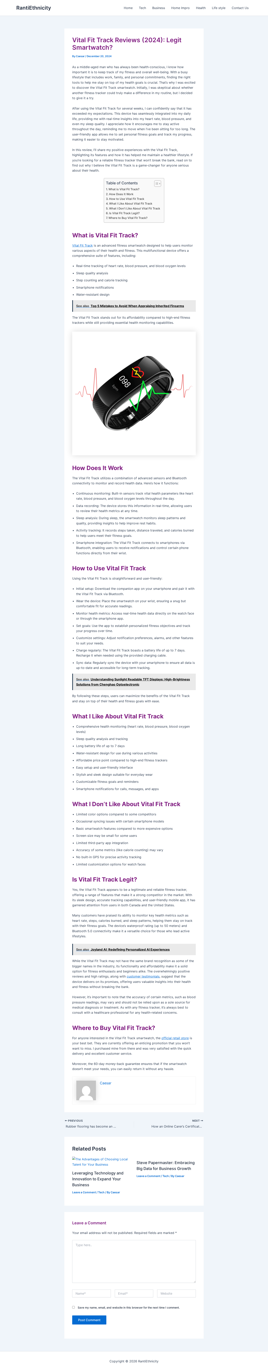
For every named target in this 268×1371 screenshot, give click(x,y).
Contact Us (240, 8)
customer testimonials (143, 976)
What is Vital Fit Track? (123, 189)
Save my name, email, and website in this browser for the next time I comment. (129, 1307)
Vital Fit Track (82, 245)
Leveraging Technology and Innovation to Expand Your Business (98, 1179)
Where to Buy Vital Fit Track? (128, 218)
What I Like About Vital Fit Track (130, 203)
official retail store (175, 1038)
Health (201, 8)
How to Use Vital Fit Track (126, 198)
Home (128, 8)
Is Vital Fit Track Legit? (124, 213)
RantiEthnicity (33, 8)
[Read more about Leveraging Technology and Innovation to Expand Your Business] (102, 1161)
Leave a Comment (84, 1192)
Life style (218, 8)
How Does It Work (121, 194)
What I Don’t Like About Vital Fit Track (134, 208)
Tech (142, 8)
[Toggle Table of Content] (155, 183)
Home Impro (180, 8)
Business (158, 8)
